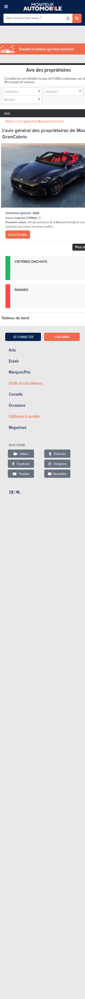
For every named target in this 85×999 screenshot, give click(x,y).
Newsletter (60, 473)
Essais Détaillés (17, 234)
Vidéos (24, 453)
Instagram (59, 463)
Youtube (23, 473)
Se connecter (23, 336)
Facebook (23, 463)
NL (18, 492)
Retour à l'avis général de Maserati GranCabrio (34, 121)
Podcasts (59, 453)
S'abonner (61, 336)
